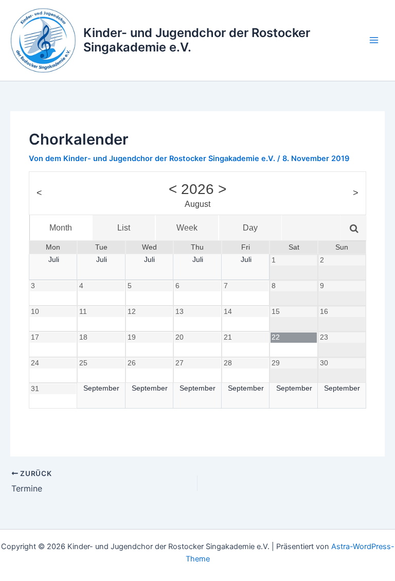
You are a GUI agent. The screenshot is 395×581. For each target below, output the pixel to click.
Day (250, 227)
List (123, 227)
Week (187, 227)
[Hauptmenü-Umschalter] (374, 40)
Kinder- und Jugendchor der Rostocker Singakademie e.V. (196, 40)
